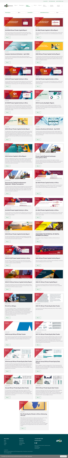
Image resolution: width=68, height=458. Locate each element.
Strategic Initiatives (51, 6)
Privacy (5, 441)
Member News (21, 440)
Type (19, 12)
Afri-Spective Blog (22, 443)
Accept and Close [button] (63, 456)
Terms (5, 444)
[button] (16, 5)
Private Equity (7, 12)
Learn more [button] (30, 456)
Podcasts (20, 444)
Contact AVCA (45, 1)
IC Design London (8, 452)
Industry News (21, 441)
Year (57, 12)
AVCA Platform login (60, 1)
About (5, 440)
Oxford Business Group (44, 12)
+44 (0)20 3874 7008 (39, 438)
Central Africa (30, 12)
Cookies (5, 443)
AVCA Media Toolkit (52, 1)
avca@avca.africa (38, 440)
